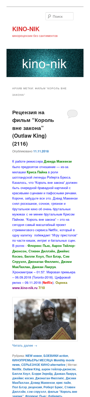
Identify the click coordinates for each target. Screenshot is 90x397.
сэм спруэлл (36, 391)
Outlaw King (31, 369)
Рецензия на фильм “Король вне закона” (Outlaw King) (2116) (33, 127)
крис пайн (63, 382)
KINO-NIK (26, 28)
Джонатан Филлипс (49, 378)
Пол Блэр (19, 387)
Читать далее (24, 345)
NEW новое (34, 355)
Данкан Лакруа (65, 373)
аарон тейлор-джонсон (59, 369)
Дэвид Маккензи (42, 382)
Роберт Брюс (53, 387)
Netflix (17, 369)
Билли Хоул (21, 373)
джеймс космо (23, 378)
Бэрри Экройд (42, 373)
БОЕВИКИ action (56, 355)
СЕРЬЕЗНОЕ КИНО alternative (43, 364)
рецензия (35, 387)
